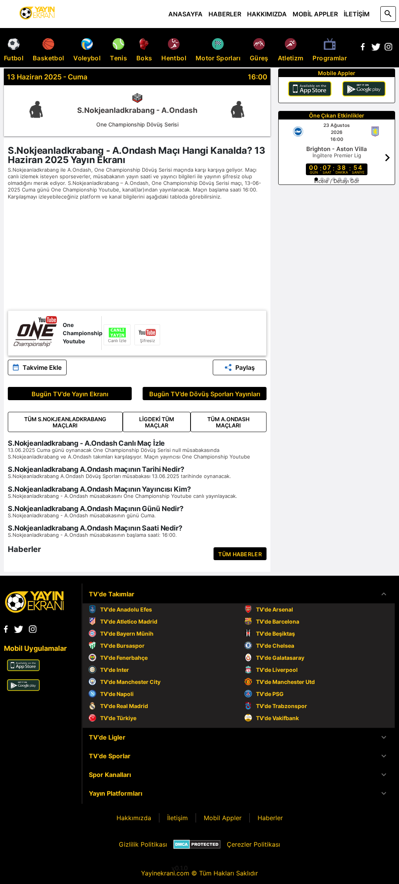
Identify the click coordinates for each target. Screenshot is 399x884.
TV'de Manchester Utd (285, 681)
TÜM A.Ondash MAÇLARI (228, 422)
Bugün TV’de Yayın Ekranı (70, 394)
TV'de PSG (270, 694)
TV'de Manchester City (130, 681)
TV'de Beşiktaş (275, 633)
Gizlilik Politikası (143, 844)
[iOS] (309, 90)
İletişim (177, 818)
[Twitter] (375, 48)
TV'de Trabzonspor (281, 706)
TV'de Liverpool (277, 669)
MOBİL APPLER (315, 14)
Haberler (270, 818)
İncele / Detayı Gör (336, 181)
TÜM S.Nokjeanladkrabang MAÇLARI (65, 422)
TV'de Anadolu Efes (126, 609)
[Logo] (34, 610)
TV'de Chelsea (275, 645)
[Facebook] (363, 48)
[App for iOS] (23, 669)
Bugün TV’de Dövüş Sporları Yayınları (204, 394)
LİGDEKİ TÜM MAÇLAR (156, 422)
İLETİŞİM (357, 14)
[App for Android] (23, 688)
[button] (239, 594)
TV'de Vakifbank (277, 718)
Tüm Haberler (240, 554)
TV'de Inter (114, 669)
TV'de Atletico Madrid (128, 621)
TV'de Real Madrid (124, 706)
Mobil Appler (223, 818)
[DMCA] (197, 844)
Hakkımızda (134, 818)
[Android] (364, 90)
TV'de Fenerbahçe (124, 657)
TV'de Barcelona (277, 621)
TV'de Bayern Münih (127, 633)
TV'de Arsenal (274, 609)
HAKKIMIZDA (267, 14)
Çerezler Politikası (253, 844)
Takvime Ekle (42, 367)
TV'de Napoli (117, 694)
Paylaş (245, 367)
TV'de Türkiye (118, 718)
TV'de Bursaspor (122, 645)
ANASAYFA (185, 14)
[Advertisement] (137, 255)
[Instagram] (388, 48)
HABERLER (224, 14)
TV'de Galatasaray (280, 657)
